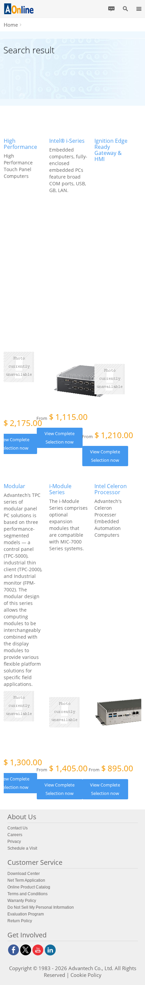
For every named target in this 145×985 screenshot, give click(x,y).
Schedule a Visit (22, 848)
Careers (14, 834)
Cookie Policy (86, 974)
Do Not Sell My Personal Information (40, 907)
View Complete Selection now (60, 437)
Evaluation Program (25, 914)
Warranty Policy (21, 900)
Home (11, 24)
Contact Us (17, 828)
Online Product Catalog (28, 887)
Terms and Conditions (27, 893)
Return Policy (19, 921)
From (62, 417)
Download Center (23, 873)
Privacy (14, 841)
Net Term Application (26, 880)
